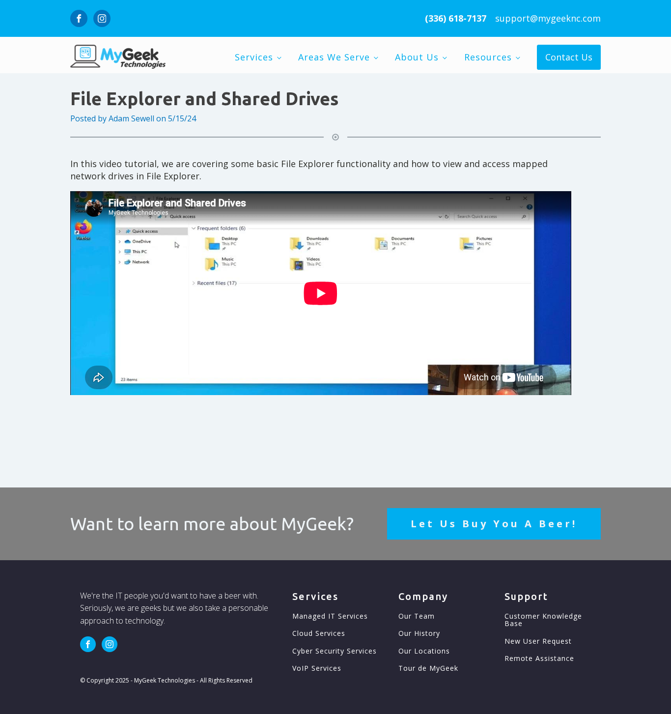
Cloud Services (318, 633)
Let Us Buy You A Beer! (494, 523)
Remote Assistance (539, 658)
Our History (419, 633)
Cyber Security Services (334, 651)
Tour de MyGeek (428, 668)
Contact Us (568, 57)
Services (254, 57)
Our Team (416, 616)
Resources (488, 57)
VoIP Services (316, 668)
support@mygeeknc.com (548, 18)
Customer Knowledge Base (543, 620)
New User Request (538, 641)
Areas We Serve (334, 57)
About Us (417, 57)
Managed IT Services (330, 616)
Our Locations (424, 651)
